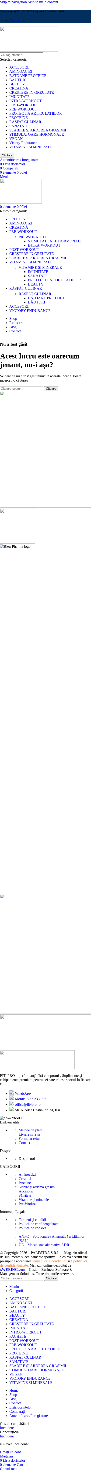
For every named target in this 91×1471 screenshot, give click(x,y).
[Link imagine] (37, 1068)
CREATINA (18, 88)
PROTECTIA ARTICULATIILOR (35, 113)
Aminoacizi (27, 1174)
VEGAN (16, 139)
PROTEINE (18, 118)
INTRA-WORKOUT (25, 101)
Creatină (25, 1179)
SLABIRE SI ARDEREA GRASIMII (37, 130)
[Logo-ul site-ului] (29, 50)
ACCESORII (19, 67)
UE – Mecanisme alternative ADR (44, 1245)
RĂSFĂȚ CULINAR (35, 294)
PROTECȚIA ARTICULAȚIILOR (54, 280)
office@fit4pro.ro (28, 1104)
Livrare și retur (29, 1134)
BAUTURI (17, 80)
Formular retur (29, 1138)
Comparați (17, 1411)
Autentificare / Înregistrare (28, 1416)
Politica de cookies (32, 1228)
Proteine (25, 1183)
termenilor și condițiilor (49, 1261)
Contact (24, 1143)
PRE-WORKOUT (23, 109)
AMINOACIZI (20, 71)
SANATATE (18, 126)
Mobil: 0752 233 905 (30, 1099)
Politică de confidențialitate (38, 1224)
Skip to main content (43, 2)
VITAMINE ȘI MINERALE (40, 267)
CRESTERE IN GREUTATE (31, 92)
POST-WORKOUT (24, 105)
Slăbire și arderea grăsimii (37, 1187)
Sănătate (25, 1195)
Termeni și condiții (32, 1220)
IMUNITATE (19, 97)
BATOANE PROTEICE (27, 76)
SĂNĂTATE (38, 276)
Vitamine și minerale (34, 1200)
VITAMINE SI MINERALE (30, 147)
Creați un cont (10, 1452)
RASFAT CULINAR (25, 122)
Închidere (7, 1428)
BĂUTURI (36, 302)
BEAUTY (17, 84)
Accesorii (26, 1191)
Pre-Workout (28, 1204)
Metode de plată (30, 1130)
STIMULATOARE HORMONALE (36, 134)
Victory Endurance (23, 143)
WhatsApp (23, 1093)
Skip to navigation (14, 2)
